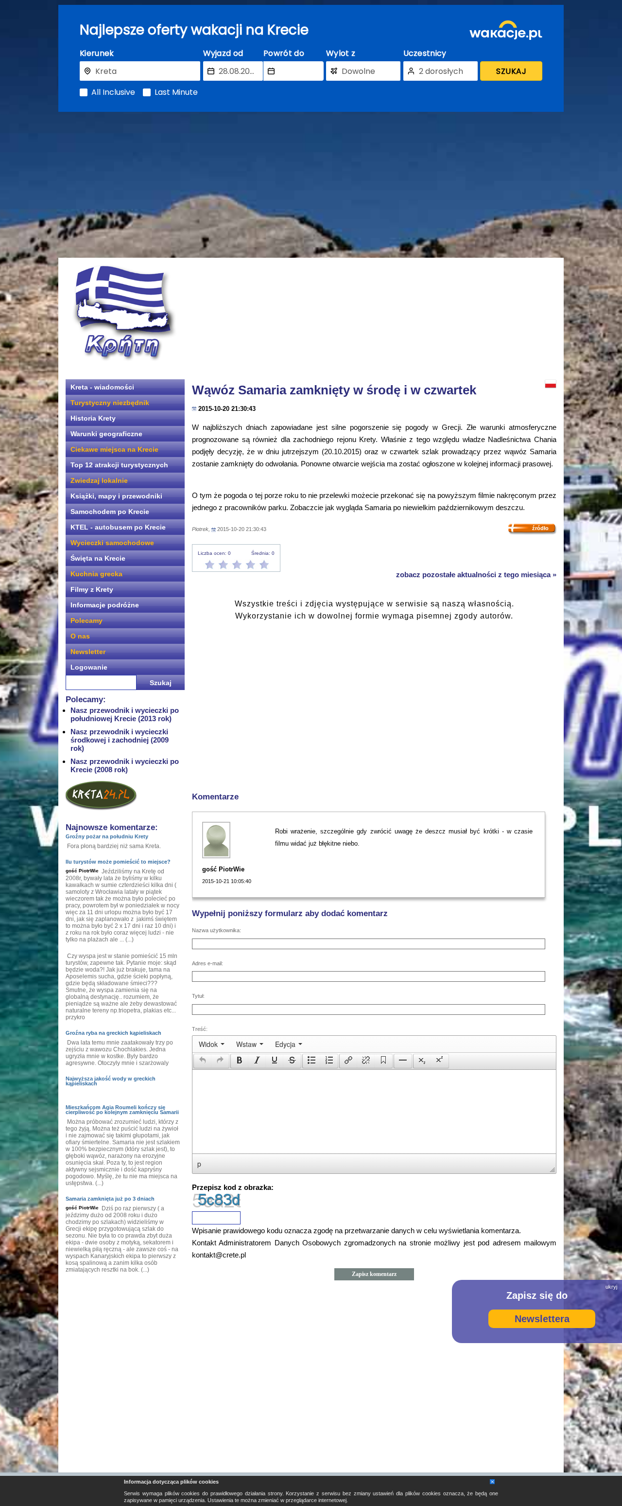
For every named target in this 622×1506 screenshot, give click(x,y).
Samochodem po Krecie (109, 511)
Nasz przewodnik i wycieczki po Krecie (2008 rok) (124, 765)
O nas (80, 636)
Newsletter (87, 652)
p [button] (199, 1164)
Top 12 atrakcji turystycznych (119, 465)
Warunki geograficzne (106, 434)
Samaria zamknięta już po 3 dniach (110, 1198)
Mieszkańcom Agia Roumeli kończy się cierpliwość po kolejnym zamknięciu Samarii (122, 1110)
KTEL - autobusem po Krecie (118, 527)
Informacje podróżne (104, 605)
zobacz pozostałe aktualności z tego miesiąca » (476, 574)
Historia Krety (93, 418)
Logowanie (88, 667)
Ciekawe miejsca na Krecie (114, 449)
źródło (540, 528)
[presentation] (211, 1044)
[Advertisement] (311, 185)
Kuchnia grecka (96, 574)
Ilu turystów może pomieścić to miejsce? (118, 861)
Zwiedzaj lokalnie (99, 480)
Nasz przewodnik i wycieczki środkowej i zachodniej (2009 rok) (119, 739)
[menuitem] (211, 1044)
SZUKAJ (511, 71)
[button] (202, 1061)
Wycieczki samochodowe (112, 543)
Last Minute (176, 92)
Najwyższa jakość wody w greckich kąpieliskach (111, 1081)
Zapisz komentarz (374, 1274)
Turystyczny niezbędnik (109, 403)
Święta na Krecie (97, 558)
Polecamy (86, 620)
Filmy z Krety (91, 589)
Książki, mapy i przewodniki (116, 496)
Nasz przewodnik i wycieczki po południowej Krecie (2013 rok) (124, 714)
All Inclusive (113, 92)
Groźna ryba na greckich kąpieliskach (113, 1032)
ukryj (611, 1287)
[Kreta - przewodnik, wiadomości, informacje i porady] (123, 313)
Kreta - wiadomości (102, 387)
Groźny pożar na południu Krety (107, 836)
